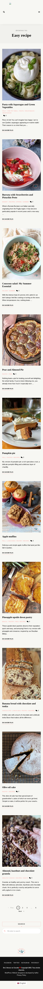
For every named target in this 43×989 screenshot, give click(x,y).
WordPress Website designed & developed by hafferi (21, 973)
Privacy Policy (21, 975)
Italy (4, 111)
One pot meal (12, 111)
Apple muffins (9, 536)
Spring (19, 201)
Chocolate (6, 710)
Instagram (25, 963)
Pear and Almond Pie (12, 369)
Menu (39, 12)
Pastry (5, 374)
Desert (5, 201)
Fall (4, 457)
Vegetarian (6, 113)
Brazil (4, 621)
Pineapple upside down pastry (17, 617)
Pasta (21, 111)
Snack (25, 878)
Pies (10, 374)
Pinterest (35, 963)
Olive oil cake (9, 787)
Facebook (8, 963)
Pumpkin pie (8, 453)
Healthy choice (8, 878)
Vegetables (29, 111)
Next (20, 911)
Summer (26, 201)
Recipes (12, 201)
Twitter (16, 963)
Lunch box (11, 541)
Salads (5, 290)
